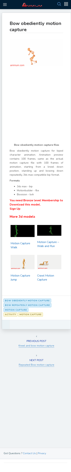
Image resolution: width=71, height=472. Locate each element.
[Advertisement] (35, 107)
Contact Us (29, 453)
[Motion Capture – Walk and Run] (49, 231)
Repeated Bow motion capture (36, 365)
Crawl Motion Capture (45, 278)
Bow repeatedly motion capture (27, 305)
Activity (10, 314)
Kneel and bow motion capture (36, 345)
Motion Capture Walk (20, 245)
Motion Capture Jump (20, 278)
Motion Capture (30, 314)
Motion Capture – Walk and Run (48, 244)
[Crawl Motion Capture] (49, 263)
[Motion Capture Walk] (23, 232)
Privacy (42, 453)
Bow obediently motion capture (35, 26)
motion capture (16, 309)
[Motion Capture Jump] (23, 263)
